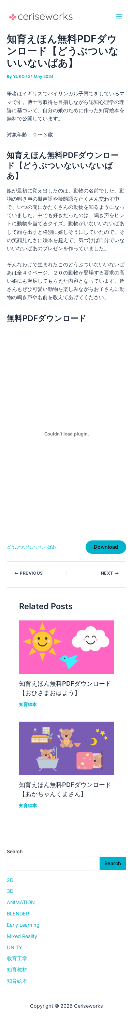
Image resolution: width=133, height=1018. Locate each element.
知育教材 (17, 970)
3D (10, 891)
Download (106, 547)
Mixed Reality (22, 936)
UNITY (14, 948)
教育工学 (17, 958)
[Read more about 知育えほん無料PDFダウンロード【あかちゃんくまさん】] (66, 748)
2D (10, 880)
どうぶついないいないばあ (31, 547)
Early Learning (23, 925)
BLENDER (18, 914)
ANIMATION (21, 902)
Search (15, 851)
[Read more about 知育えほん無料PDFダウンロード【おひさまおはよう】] (66, 647)
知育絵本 (28, 704)
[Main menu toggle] (119, 16)
